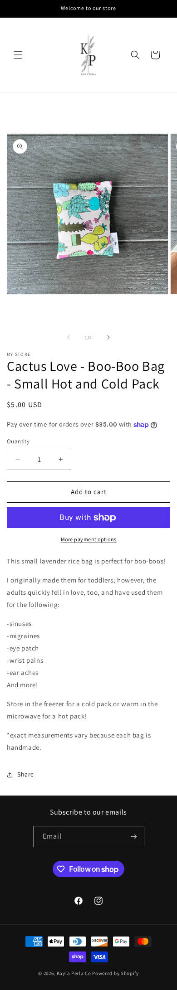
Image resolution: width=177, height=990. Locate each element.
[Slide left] (69, 337)
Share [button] (25, 774)
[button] (18, 55)
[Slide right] (108, 337)
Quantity (18, 441)
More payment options (89, 539)
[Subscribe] (134, 836)
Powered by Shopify (115, 973)
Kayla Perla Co (74, 973)
